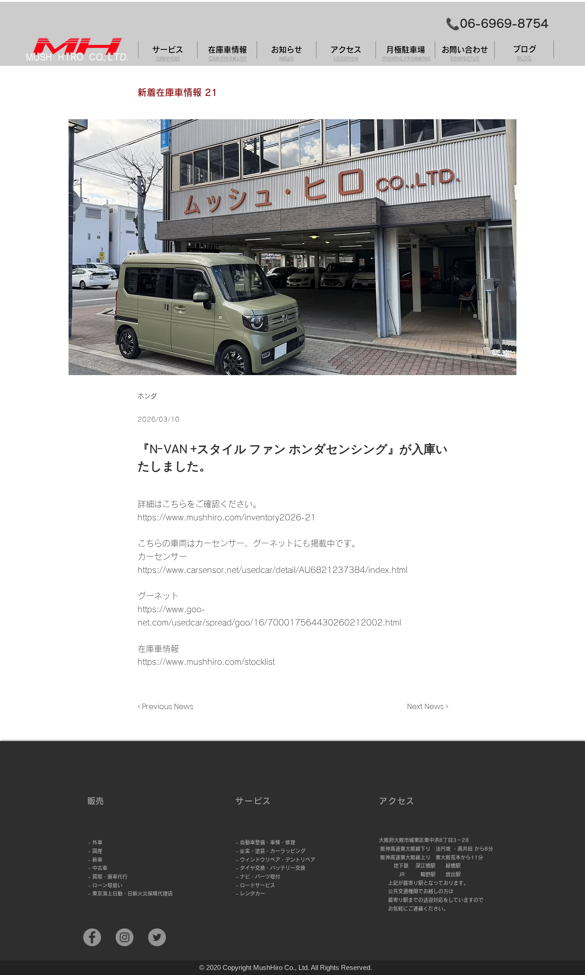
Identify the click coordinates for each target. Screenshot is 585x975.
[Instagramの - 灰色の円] (124, 937)
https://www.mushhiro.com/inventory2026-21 (227, 517)
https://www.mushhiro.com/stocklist (206, 661)
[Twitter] (157, 937)
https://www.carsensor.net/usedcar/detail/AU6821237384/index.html (273, 570)
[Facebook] (92, 937)
